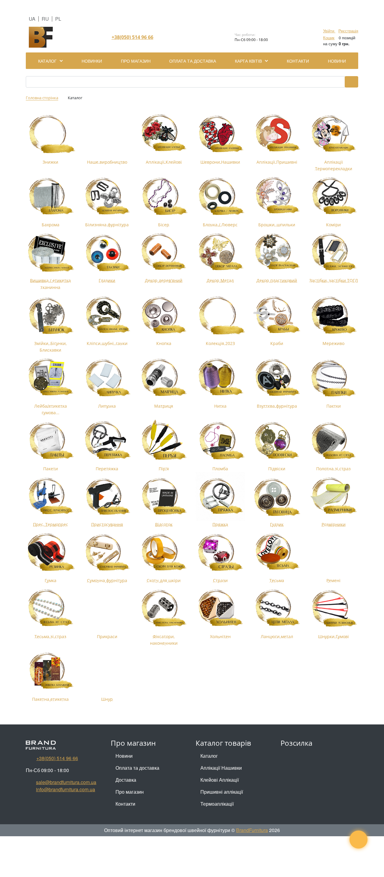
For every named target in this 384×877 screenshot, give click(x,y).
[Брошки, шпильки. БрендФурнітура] (277, 196)
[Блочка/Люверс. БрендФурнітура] (220, 196)
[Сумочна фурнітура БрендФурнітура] (107, 552)
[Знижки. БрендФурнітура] (50, 134)
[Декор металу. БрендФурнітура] (220, 252)
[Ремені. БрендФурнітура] (333, 552)
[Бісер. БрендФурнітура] (163, 196)
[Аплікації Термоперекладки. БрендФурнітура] (333, 134)
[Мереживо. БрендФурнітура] (333, 315)
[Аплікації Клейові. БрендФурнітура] (163, 134)
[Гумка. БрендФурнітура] (50, 552)
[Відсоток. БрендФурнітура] (163, 496)
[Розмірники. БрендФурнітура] (333, 496)
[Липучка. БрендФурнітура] (107, 378)
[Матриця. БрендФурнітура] (163, 378)
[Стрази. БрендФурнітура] (220, 552)
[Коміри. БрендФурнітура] (333, 196)
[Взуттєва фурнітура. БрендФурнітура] (277, 378)
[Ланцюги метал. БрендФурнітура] (277, 608)
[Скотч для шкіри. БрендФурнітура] (163, 552)
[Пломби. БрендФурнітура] (220, 440)
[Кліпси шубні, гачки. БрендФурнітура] (107, 315)
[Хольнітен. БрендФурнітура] (220, 608)
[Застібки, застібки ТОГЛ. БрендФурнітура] (333, 252)
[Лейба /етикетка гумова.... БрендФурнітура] (50, 378)
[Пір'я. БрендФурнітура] (163, 440)
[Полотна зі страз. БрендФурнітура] (333, 440)
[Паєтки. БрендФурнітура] (333, 378)
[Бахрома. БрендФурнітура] (50, 196)
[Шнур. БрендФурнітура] (107, 671)
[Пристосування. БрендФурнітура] (107, 496)
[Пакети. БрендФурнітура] (50, 440)
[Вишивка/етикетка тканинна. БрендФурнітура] (50, 252)
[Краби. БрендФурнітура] (277, 315)
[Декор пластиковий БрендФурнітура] (277, 252)
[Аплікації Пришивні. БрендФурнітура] (277, 134)
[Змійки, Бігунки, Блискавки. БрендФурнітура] (50, 315)
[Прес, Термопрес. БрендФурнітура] (50, 496)
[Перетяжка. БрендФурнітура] (107, 440)
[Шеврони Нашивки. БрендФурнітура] (220, 134)
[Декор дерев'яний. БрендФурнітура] (163, 252)
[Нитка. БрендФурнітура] (220, 378)
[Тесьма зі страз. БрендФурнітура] (50, 608)
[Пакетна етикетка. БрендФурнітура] (50, 671)
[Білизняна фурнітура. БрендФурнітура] (107, 196)
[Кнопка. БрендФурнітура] (163, 315)
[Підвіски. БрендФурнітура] (277, 440)
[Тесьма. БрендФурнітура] (277, 552)
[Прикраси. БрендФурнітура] (107, 608)
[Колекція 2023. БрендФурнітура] (220, 315)
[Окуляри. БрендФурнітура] (107, 252)
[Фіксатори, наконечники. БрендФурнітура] (163, 608)
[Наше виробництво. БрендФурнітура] (107, 134)
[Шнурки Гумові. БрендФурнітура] (333, 608)
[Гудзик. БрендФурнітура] (277, 496)
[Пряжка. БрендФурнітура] (220, 496)
